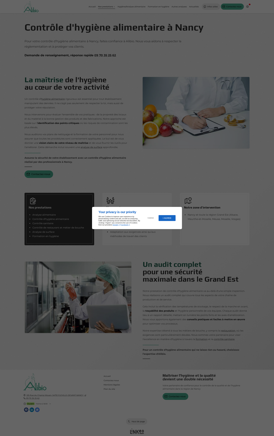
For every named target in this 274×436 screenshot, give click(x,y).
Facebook (124, 225)
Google (115, 225)
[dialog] (137, 218)
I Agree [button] (167, 218)
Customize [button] (151, 218)
